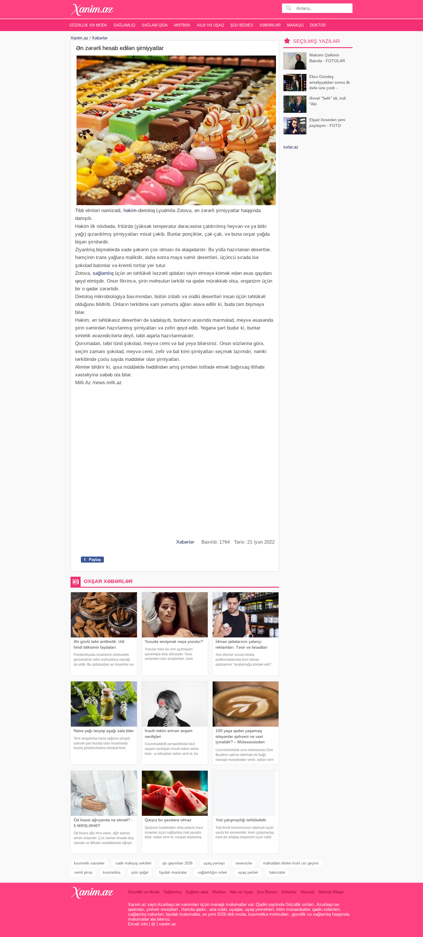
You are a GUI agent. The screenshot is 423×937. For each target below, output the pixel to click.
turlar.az (290, 146)
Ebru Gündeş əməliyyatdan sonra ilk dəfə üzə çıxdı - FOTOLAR (329, 82)
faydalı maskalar (173, 872)
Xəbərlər (270, 25)
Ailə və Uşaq (210, 25)
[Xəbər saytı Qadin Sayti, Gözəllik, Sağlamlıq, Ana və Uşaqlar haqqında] (92, 10)
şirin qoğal (139, 872)
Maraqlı (295, 25)
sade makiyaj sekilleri (133, 863)
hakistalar (277, 872)
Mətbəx (182, 25)
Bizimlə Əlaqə (331, 892)
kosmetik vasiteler (89, 863)
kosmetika (111, 872)
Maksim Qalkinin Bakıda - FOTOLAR (327, 58)
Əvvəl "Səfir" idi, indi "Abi (327, 101)
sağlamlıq (103, 273)
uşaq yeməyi (214, 863)
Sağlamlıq (124, 25)
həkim (129, 210)
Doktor (318, 25)
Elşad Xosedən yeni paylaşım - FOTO (327, 122)
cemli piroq (83, 872)
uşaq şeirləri (248, 872)
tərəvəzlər (244, 863)
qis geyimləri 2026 (177, 863)
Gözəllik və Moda (88, 25)
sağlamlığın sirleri (212, 872)
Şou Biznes (241, 25)
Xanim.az (79, 37)
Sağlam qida (155, 25)
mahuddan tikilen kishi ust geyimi (291, 863)
